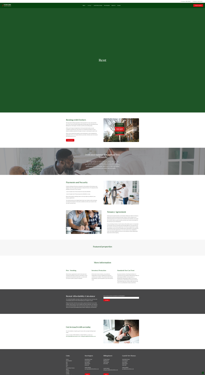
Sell (67, 363)
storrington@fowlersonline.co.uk (73, 336)
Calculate (106, 300)
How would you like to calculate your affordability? (114, 295)
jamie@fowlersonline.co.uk (128, 368)
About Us (113, 5)
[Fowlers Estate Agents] (6, 5)
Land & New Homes (98, 5)
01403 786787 (106, 368)
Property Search (70, 140)
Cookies (67, 373)
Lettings (89, 5)
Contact (119, 5)
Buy (67, 362)
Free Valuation (107, 5)
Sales (84, 5)
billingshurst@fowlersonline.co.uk (88, 336)
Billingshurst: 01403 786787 (197, 1)
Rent (67, 365)
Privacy (67, 372)
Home (67, 359)
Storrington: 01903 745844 (185, 1)
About (67, 369)
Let (66, 366)
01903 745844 (88, 367)
